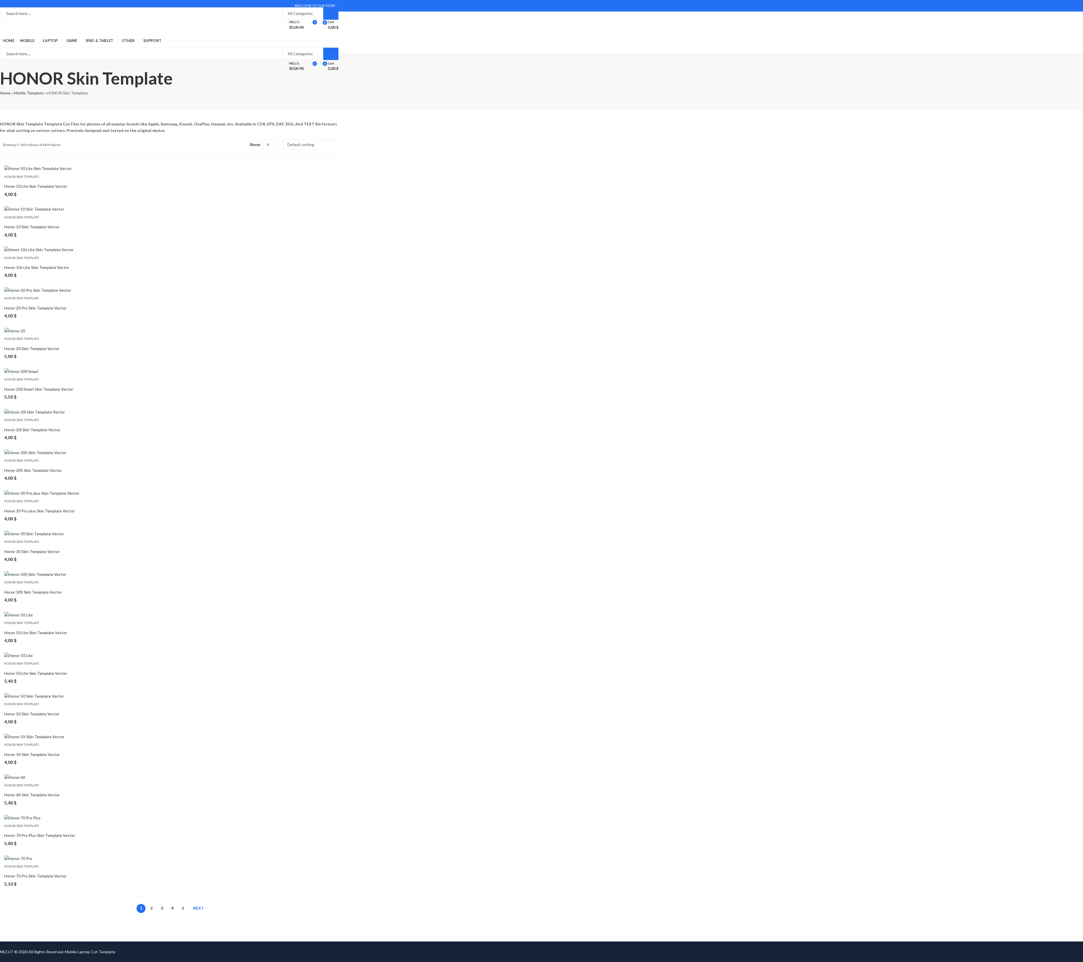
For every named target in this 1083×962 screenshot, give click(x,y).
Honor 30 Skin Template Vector (32, 551)
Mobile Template (28, 92)
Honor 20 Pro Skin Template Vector (35, 308)
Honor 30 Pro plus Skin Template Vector (39, 510)
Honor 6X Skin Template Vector (32, 794)
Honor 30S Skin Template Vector (33, 592)
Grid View (235, 144)
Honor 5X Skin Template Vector (32, 754)
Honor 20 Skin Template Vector (32, 348)
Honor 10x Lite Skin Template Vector (36, 267)
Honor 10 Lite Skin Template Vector (35, 186)
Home (5, 92)
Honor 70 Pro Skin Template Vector (35, 875)
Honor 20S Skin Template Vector (33, 470)
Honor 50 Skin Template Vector (32, 713)
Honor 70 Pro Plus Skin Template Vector (39, 835)
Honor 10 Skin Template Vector (32, 226)
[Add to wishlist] (329, 170)
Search (330, 13)
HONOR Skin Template (21, 176)
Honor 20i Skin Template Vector (32, 429)
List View (243, 144)
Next (198, 908)
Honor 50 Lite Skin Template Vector (35, 632)
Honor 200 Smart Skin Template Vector (38, 389)
